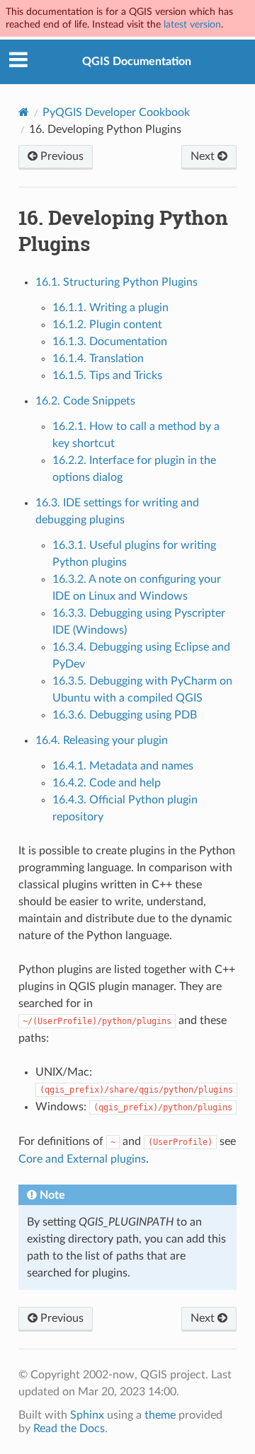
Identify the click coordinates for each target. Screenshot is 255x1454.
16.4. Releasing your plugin (101, 740)
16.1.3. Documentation (109, 341)
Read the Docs (69, 1428)
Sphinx (87, 1415)
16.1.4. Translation (98, 358)
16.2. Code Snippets (85, 401)
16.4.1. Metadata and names (122, 766)
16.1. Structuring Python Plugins (116, 282)
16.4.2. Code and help (106, 783)
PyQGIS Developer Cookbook (116, 112)
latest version (192, 24)
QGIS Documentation (136, 61)
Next (204, 156)
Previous (61, 156)
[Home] (23, 112)
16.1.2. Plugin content (107, 324)
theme (160, 1415)
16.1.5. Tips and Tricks (107, 375)
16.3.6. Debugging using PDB (124, 715)
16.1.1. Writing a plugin (110, 307)
